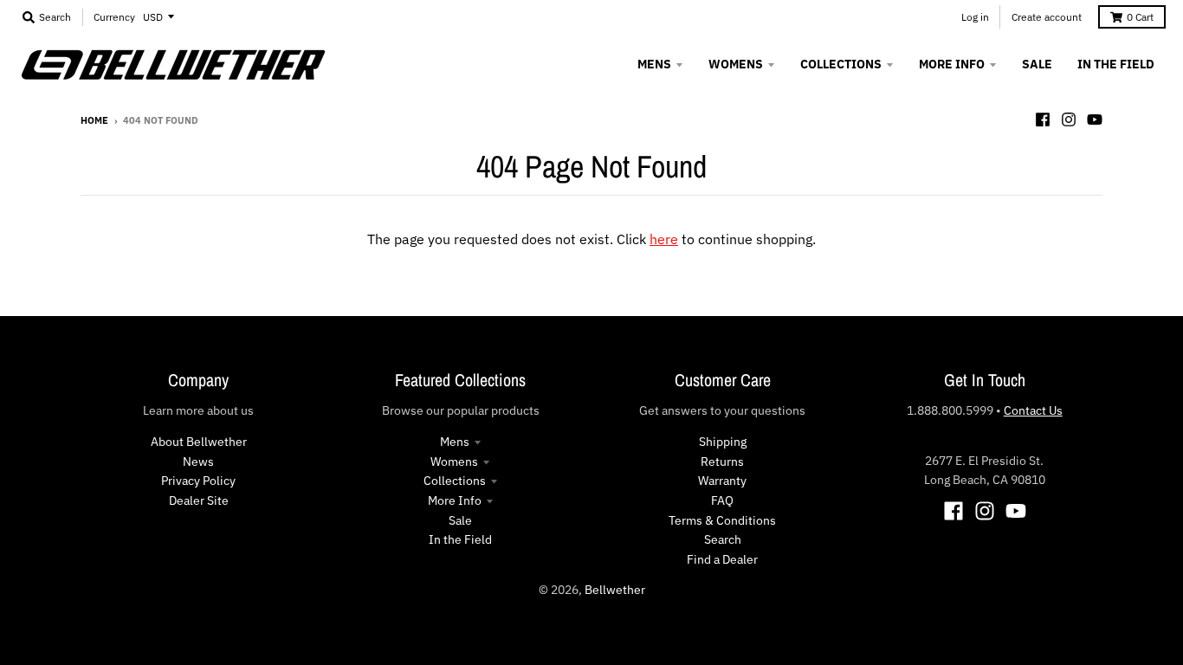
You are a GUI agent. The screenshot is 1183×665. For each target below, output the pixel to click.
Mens (454, 441)
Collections (454, 480)
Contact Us (1033, 410)
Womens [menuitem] (735, 64)
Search (722, 539)
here (664, 239)
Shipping (723, 441)
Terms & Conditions (722, 520)
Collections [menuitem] (841, 64)
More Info (455, 500)
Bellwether (615, 589)
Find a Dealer (722, 559)
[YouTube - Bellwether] (1094, 119)
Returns (722, 461)
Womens (454, 461)
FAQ (722, 500)
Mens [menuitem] (654, 64)
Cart (1140, 16)
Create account (1047, 16)
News (198, 461)
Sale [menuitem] (1037, 64)
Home (94, 120)
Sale (460, 520)
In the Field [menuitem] (1115, 64)
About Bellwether (199, 441)
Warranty (722, 480)
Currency (114, 16)
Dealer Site (199, 500)
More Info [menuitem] (952, 64)
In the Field (460, 539)
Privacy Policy (198, 480)
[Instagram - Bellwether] (1068, 119)
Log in (975, 16)
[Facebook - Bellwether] (1042, 119)
